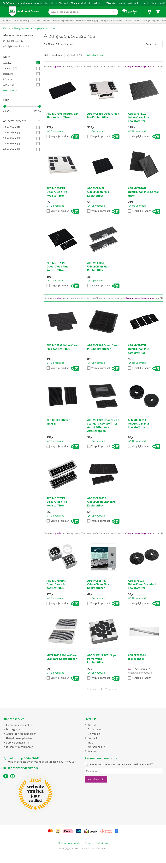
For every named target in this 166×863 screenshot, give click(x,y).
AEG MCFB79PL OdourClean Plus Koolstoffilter (57, 266)
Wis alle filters (95, 55)
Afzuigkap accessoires (43, 28)
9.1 (51, 3)
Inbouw (46, 20)
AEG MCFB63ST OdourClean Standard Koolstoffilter (101, 501)
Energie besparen (151, 20)
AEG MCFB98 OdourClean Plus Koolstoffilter (103, 347)
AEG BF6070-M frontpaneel (137, 657)
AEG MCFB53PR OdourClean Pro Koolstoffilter (57, 584)
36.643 (6, 3)
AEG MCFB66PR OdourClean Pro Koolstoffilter (57, 192)
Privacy (88, 842)
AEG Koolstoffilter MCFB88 (58, 421)
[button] (22, 35)
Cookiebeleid (101, 842)
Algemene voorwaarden (69, 842)
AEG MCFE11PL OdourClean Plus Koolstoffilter (98, 584)
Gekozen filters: (53, 55)
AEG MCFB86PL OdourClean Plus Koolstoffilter (98, 266)
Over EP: (90, 719)
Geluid (9, 20)
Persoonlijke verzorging (87, 20)
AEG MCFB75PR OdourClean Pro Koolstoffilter (57, 501)
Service (137, 20)
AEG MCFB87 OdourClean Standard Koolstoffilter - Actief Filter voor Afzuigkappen (103, 425)
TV (2, 20)
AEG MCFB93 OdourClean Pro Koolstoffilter (103, 115)
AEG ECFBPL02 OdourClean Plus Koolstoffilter (138, 117)
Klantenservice (13, 719)
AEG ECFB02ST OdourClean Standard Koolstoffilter (142, 584)
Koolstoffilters (13, 41)
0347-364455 (32, 758)
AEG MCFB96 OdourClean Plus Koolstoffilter (62, 115)
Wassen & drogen (23, 20)
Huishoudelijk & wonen (63, 20)
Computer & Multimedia (112, 20)
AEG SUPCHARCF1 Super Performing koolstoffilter (102, 658)
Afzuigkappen (21, 28)
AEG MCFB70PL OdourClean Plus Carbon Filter (144, 192)
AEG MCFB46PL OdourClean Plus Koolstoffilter (98, 192)
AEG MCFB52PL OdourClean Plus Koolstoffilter (138, 423)
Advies (129, 20)
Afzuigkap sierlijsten (16, 46)
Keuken (37, 20)
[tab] (22, 35)
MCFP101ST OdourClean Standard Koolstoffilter (62, 657)
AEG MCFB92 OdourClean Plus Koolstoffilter (62, 347)
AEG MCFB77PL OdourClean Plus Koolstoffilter (138, 349)
